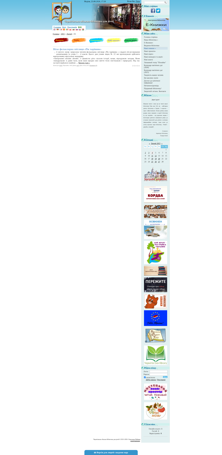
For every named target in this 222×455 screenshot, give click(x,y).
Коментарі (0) (93, 65)
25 (152, 162)
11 (152, 156)
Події (60, 65)
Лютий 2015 (155, 143)
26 (156, 162)
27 (159, 162)
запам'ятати (150, 378)
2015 (63, 34)
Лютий (69, 34)
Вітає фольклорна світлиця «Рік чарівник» (77, 49)
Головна (56, 34)
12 (156, 156)
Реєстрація (161, 380)
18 (152, 159)
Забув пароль (151, 380)
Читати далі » (84, 63)
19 (156, 159)
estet (78, 65)
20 (159, 159)
